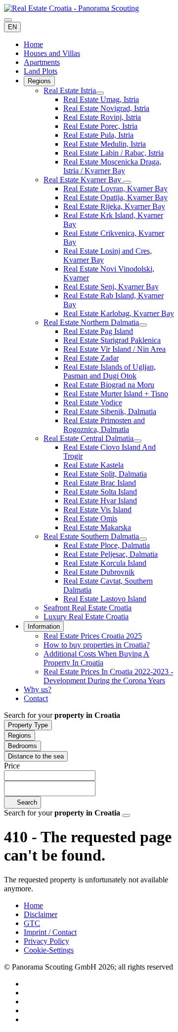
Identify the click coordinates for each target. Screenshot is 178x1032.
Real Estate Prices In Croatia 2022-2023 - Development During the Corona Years (108, 676)
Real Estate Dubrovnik (98, 572)
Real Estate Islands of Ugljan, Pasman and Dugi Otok (109, 371)
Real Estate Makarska (97, 527)
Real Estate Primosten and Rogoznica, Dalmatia (104, 425)
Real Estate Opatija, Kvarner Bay (115, 197)
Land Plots (40, 71)
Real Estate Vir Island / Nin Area (114, 349)
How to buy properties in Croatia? (97, 645)
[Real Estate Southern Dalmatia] (143, 539)
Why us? (37, 689)
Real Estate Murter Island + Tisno (115, 393)
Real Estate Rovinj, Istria (102, 117)
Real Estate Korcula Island (104, 563)
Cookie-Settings (49, 950)
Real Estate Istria (70, 90)
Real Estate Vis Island (97, 509)
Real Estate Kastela (93, 465)
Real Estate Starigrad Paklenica (112, 340)
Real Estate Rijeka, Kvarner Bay (114, 206)
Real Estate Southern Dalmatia (91, 536)
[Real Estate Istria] (100, 93)
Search (26, 802)
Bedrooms (22, 746)
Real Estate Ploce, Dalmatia (106, 545)
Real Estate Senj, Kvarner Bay (111, 286)
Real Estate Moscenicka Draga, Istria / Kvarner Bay (112, 166)
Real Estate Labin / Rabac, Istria (113, 153)
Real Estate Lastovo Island (104, 599)
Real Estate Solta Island (100, 492)
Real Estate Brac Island (99, 483)
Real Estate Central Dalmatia (89, 438)
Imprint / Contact (50, 932)
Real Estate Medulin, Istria (104, 144)
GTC (32, 923)
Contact (36, 698)
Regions (39, 81)
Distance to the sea (36, 756)
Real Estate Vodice (92, 402)
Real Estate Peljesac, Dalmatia (110, 554)
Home (33, 44)
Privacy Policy (46, 941)
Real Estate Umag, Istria (101, 99)
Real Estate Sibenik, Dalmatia (109, 411)
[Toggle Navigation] (8, 19)
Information (44, 626)
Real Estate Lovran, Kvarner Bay (115, 188)
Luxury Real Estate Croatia (86, 616)
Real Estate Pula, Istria (98, 135)
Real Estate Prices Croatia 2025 (93, 636)
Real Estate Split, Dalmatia (105, 474)
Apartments (42, 62)
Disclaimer (40, 914)
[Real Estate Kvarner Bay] (127, 182)
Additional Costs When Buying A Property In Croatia (96, 658)
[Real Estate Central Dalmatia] (137, 440)
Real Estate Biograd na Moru (108, 384)
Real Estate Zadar (91, 358)
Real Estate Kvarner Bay (83, 179)
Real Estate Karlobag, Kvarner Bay (118, 313)
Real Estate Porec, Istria (100, 126)
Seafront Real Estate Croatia (88, 607)
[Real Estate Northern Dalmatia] (143, 325)
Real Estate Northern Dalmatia (91, 322)
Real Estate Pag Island (98, 331)
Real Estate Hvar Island (100, 500)
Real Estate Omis (90, 518)
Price (12, 765)
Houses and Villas (52, 53)
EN (12, 27)
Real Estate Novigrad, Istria (106, 108)
